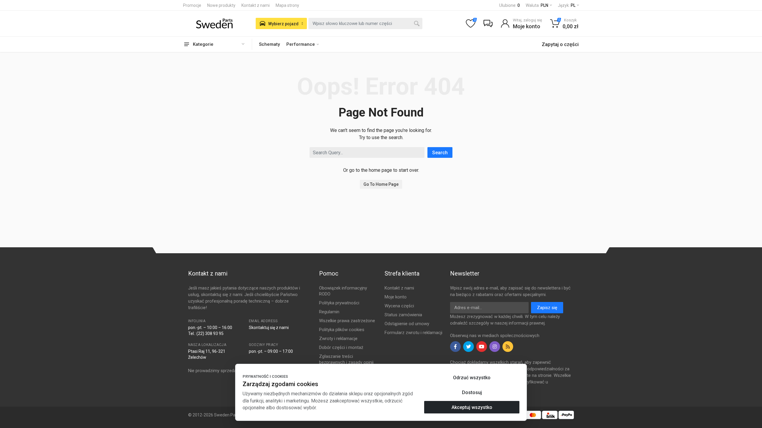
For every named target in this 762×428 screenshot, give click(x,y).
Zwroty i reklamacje (338, 338)
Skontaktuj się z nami (269, 327)
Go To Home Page (381, 184)
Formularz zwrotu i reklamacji (413, 332)
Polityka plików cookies (341, 329)
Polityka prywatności (339, 303)
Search (440, 152)
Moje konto (396, 297)
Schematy (269, 44)
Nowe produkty (221, 5)
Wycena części (399, 306)
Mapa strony (287, 5)
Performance (300, 44)
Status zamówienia (403, 314)
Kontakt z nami (255, 5)
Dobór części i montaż (341, 347)
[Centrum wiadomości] (488, 23)
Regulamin (329, 311)
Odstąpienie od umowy (407, 323)
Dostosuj (472, 392)
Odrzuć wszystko (472, 377)
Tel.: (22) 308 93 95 (206, 333)
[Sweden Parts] (214, 23)
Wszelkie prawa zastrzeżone (347, 320)
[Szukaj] (416, 23)
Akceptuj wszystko (472, 407)
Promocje (192, 5)
